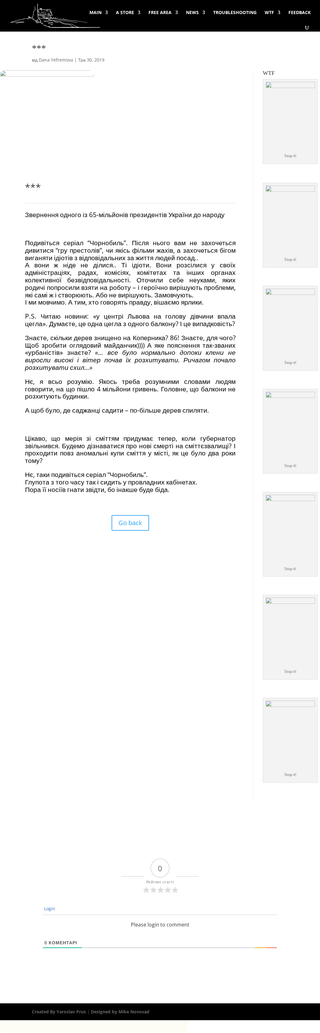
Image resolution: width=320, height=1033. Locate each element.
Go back (130, 523)
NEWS (192, 12)
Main (95, 12)
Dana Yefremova (56, 60)
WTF (269, 12)
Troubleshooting (235, 12)
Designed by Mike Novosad (119, 1012)
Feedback (299, 12)
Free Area (160, 12)
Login (49, 908)
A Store (125, 12)
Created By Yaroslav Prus (59, 1012)
